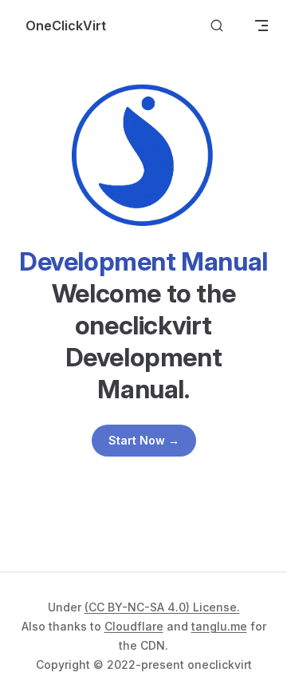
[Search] (217, 26)
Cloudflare (133, 626)
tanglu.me (219, 626)
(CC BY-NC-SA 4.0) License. (162, 607)
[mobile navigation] (261, 25)
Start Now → (143, 440)
